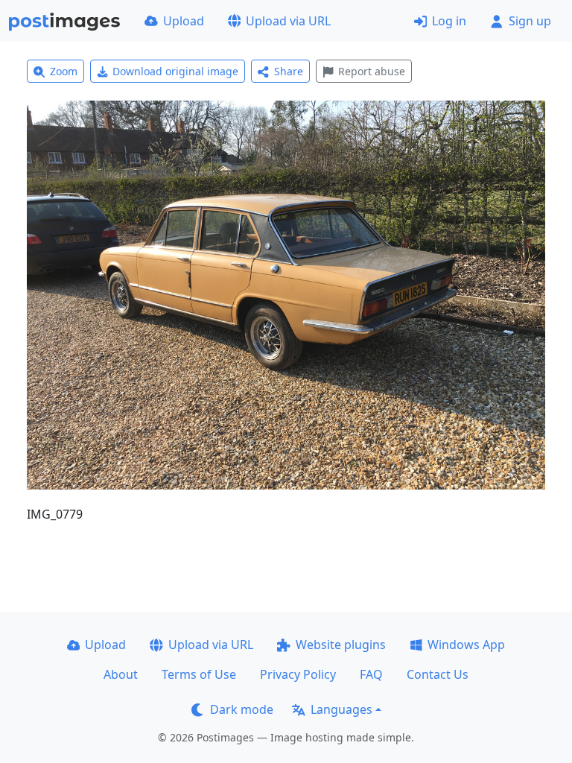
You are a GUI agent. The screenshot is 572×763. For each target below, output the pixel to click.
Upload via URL (288, 21)
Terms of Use (199, 674)
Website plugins (341, 644)
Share (288, 71)
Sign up (530, 21)
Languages (341, 709)
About (121, 674)
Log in (449, 21)
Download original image (175, 71)
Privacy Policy (298, 674)
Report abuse (371, 71)
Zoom (63, 71)
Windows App (466, 644)
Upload (183, 21)
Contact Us (437, 674)
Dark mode (241, 709)
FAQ (371, 674)
